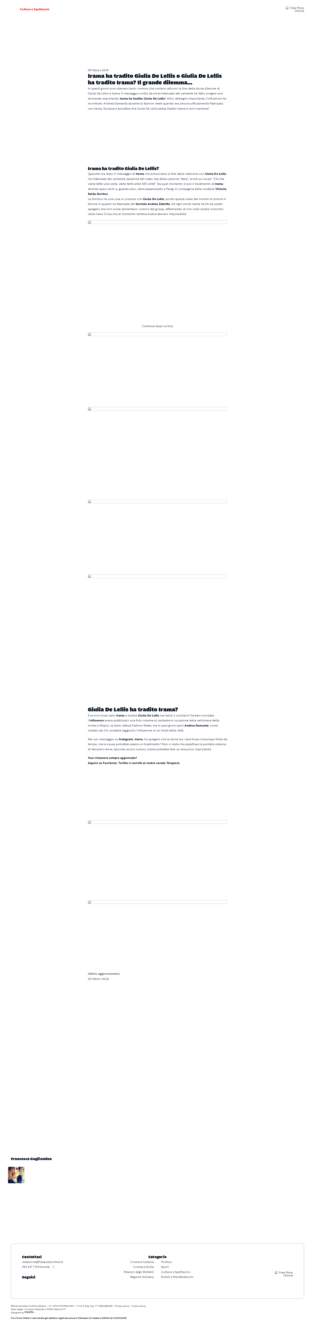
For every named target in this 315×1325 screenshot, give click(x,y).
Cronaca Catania (142, 1262)
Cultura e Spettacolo (34, 9)
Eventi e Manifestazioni (177, 1277)
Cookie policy (139, 1305)
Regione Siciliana (142, 1277)
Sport (165, 1267)
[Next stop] (157, 822)
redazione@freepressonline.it (42, 1262)
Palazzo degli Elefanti (139, 1272)
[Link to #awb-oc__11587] (10, 9)
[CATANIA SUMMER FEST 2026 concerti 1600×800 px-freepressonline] (157, 335)
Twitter (123, 763)
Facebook (110, 763)
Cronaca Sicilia (143, 1267)
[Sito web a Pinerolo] (30, 1312)
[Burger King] (157, 902)
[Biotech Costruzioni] (157, 222)
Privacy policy (122, 1305)
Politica (166, 1262)
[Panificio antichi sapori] (157, 409)
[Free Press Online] (295, 8)
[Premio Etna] (157, 502)
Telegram (173, 763)
